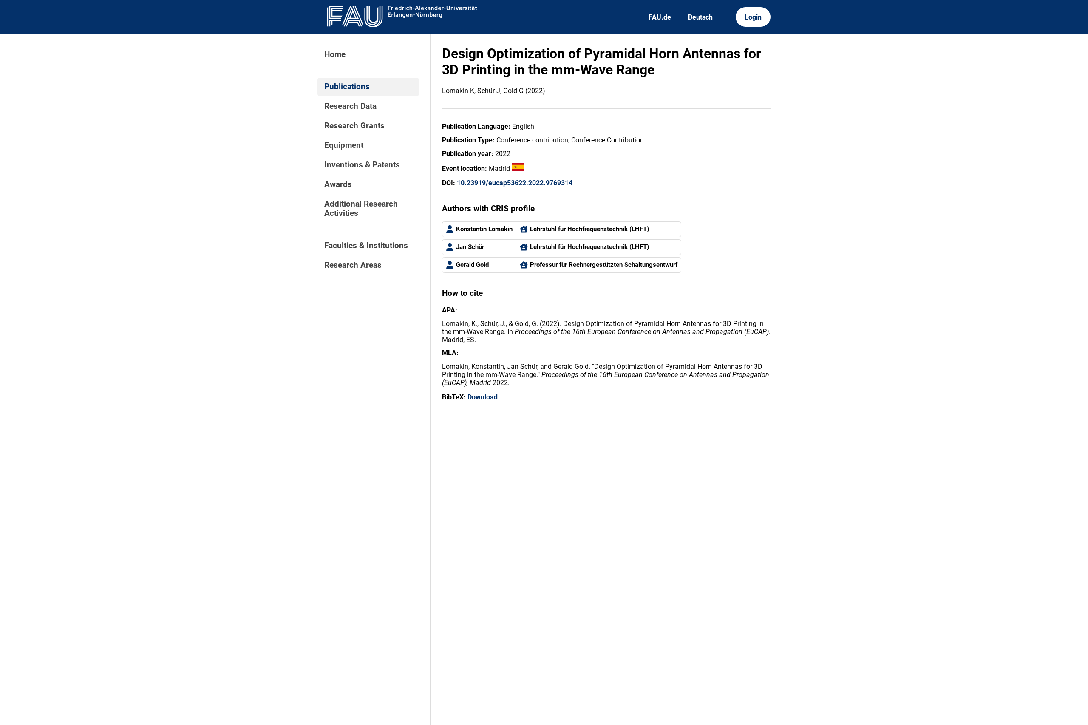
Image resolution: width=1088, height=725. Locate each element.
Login (753, 17)
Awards (338, 184)
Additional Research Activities (361, 208)
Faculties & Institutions (366, 245)
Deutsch (700, 17)
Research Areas (353, 265)
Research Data (350, 106)
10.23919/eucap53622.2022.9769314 (514, 183)
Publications (347, 86)
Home (335, 54)
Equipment (343, 145)
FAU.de (660, 17)
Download (483, 397)
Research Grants (354, 125)
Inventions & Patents (362, 165)
